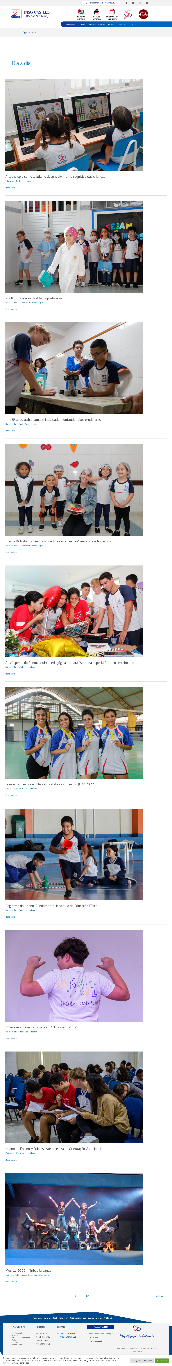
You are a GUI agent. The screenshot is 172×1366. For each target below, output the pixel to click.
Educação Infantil (13, 181)
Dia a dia (9, 302)
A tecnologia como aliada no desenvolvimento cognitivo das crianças (55, 176)
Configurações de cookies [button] (142, 1360)
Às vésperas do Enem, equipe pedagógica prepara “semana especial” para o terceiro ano (69, 662)
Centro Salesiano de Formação (100, 1333)
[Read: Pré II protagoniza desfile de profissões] (74, 246)
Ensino (82, 24)
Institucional (70, 24)
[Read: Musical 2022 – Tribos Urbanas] (74, 1218)
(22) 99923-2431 (66, 1337)
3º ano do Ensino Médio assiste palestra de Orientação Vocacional (53, 1148)
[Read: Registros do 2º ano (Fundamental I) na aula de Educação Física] (74, 854)
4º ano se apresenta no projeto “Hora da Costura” (41, 1027)
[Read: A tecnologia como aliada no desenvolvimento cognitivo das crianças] (74, 125)
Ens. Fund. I (19, 424)
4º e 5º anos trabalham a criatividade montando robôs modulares (53, 419)
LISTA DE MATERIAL (97, 18)
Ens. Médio (19, 667)
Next (159, 1296)
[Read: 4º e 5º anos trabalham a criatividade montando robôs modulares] (74, 368)
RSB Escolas (93, 1337)
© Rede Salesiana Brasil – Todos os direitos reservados (137, 1350)
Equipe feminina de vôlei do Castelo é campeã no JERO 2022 (49, 784)
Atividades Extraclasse (97, 24)
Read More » (11, 187)
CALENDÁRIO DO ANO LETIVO (112, 18)
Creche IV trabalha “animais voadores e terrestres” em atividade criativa (58, 541)
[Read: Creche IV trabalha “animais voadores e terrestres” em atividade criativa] (74, 489)
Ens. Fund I (19, 910)
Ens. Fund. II (10, 1274)
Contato (122, 24)
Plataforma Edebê (95, 1340)
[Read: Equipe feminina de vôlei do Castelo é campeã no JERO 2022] (74, 732)
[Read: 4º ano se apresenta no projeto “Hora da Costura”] (74, 975)
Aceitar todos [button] (162, 1360)
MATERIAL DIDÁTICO (81, 18)
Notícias (111, 24)
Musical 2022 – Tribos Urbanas (28, 1270)
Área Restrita (134, 24)
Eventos (20, 788)
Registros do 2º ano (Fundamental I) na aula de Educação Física (51, 905)
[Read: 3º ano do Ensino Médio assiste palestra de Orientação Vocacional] (74, 1097)
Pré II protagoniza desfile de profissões (33, 298)
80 (87, 1296)
